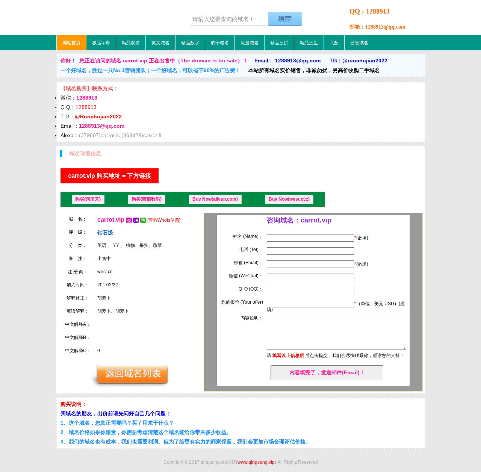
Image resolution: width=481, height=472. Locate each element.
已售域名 (359, 42)
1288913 (86, 107)
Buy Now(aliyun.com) (215, 199)
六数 (334, 42)
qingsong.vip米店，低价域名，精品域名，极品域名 (103, 17)
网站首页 (71, 42)
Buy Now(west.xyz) (289, 199)
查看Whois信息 (163, 220)
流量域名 (249, 42)
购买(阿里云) (88, 199)
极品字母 (101, 42)
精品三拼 (279, 42)
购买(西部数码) (147, 199)
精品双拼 (131, 42)
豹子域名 (220, 42)
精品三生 (309, 42)
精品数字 (190, 42)
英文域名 (160, 42)
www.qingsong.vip (256, 462)
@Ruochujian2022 (98, 116)
